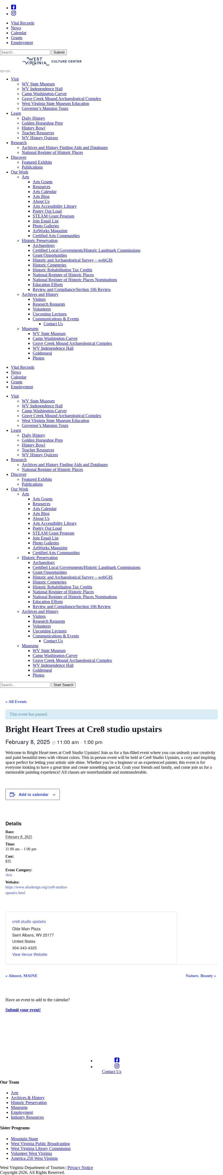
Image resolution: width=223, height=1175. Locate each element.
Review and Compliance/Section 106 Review (72, 289)
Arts (25, 177)
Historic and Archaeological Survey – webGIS (73, 260)
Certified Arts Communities (56, 235)
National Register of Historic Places (52, 152)
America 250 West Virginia (34, 1158)
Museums (30, 328)
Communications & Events (56, 319)
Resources (41, 186)
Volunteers (42, 309)
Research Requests (49, 304)
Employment (22, 42)
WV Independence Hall (42, 88)
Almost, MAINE (21, 976)
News (16, 28)
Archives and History (40, 294)
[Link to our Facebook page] (13, 7)
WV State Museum (38, 84)
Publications (32, 167)
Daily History (33, 118)
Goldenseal (42, 353)
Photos (38, 358)
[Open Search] (2, 71)
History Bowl (33, 128)
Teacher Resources (38, 133)
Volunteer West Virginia (31, 1153)
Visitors (39, 299)
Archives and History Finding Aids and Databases (65, 147)
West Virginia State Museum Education (55, 103)
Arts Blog (41, 196)
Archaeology (44, 245)
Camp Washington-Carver (44, 93)
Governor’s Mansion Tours (45, 108)
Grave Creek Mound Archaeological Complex (61, 98)
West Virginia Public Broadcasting (40, 1143)
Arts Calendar (45, 191)
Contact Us (53, 323)
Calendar (18, 32)
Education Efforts (48, 284)
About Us (41, 201)
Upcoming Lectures (50, 314)
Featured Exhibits (37, 162)
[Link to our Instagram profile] (13, 13)
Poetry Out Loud (47, 211)
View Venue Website (29, 954)
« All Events (16, 701)
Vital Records (22, 23)
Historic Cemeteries (49, 265)
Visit (15, 79)
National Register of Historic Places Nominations (75, 279)
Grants (16, 37)
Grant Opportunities (50, 255)
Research (19, 142)
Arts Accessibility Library (55, 206)
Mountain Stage (24, 1138)
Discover (18, 157)
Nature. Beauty (201, 976)
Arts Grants (42, 181)
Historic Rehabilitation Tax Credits (62, 270)
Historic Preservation (40, 240)
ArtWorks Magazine (50, 230)
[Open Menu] (7, 71)
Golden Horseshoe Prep (42, 123)
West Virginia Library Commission (41, 1148)
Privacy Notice (80, 1167)
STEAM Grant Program (53, 216)
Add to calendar (33, 794)
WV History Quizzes (40, 137)
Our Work (19, 172)
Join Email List (45, 221)
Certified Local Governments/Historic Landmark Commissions (86, 250)
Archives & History (28, 1097)
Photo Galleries (46, 226)
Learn (16, 113)
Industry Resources (27, 1117)
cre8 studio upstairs (29, 921)
